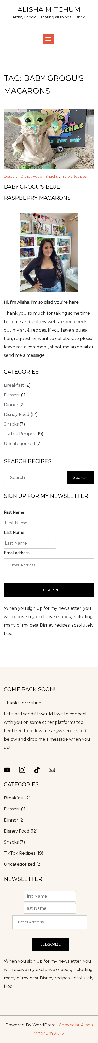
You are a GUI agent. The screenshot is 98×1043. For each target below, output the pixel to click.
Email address (16, 552)
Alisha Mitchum (49, 9)
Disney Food (31, 176)
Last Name (14, 532)
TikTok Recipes (74, 176)
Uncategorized (19, 443)
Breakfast (14, 385)
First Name (14, 512)
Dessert (10, 176)
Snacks (51, 176)
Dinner (11, 404)
